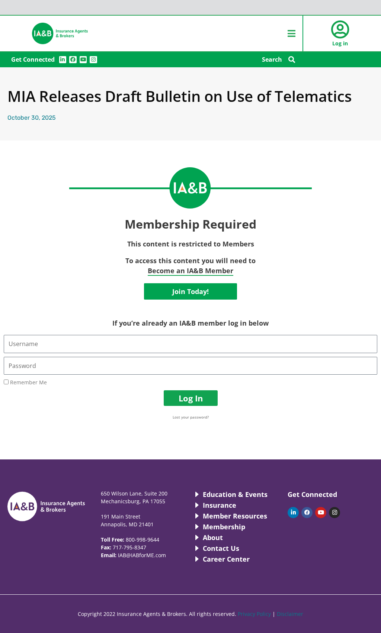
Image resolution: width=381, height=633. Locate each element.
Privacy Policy (254, 613)
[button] (292, 60)
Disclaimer (290, 613)
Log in (340, 43)
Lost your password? (191, 417)
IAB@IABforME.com (142, 555)
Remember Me (28, 382)
